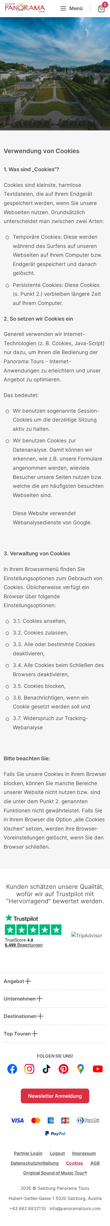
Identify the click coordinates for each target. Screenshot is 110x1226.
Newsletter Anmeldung (55, 1096)
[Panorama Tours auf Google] (81, 1069)
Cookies (74, 1163)
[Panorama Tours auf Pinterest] (63, 1069)
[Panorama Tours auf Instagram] (29, 1069)
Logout (57, 1153)
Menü (76, 8)
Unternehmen (20, 999)
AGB (95, 1163)
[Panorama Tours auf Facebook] (12, 1069)
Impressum (84, 1153)
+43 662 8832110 (27, 1208)
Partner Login (28, 1153)
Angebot (14, 981)
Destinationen (20, 1016)
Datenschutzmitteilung (35, 1163)
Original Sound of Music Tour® (55, 1172)
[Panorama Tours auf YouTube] (98, 1069)
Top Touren (17, 1034)
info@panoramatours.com (75, 1208)
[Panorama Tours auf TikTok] (46, 1069)
